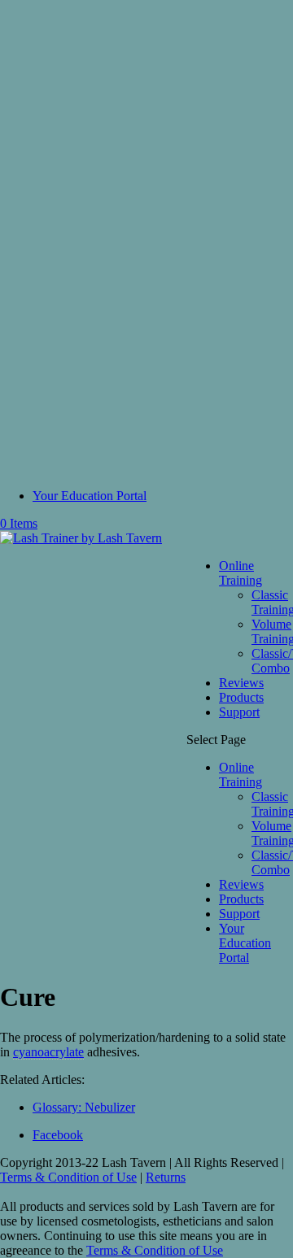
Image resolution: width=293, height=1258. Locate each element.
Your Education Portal (89, 496)
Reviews (241, 683)
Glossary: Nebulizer (84, 1107)
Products (241, 697)
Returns (166, 1177)
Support (239, 712)
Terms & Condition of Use (68, 1177)
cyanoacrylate (48, 1052)
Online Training (240, 573)
